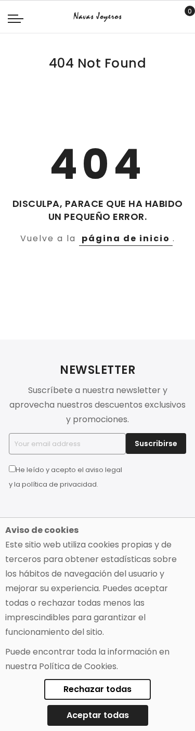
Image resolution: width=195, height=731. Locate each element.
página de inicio (126, 238)
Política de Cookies (77, 666)
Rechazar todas (97, 689)
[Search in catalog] (166, 17)
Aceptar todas (98, 715)
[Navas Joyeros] (97, 17)
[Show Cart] (182, 17)
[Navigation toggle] (15, 18)
